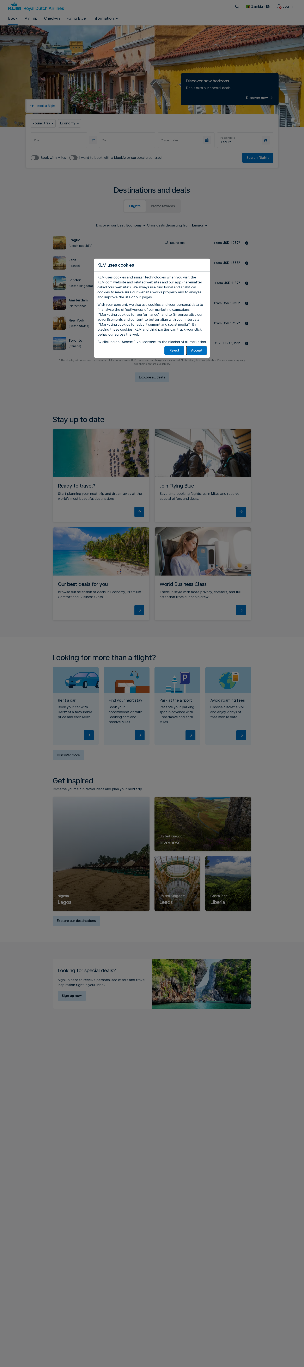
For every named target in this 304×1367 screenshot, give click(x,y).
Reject (174, 350)
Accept (196, 350)
